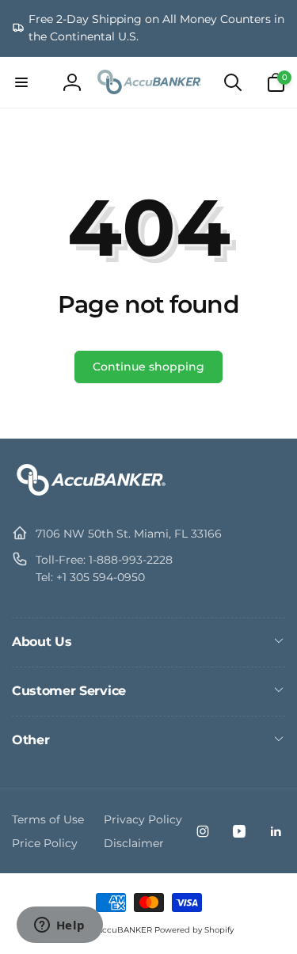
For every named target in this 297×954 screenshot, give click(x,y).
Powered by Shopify (194, 930)
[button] (21, 82)
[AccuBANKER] (91, 495)
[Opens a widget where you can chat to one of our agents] (59, 926)
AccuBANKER (124, 930)
